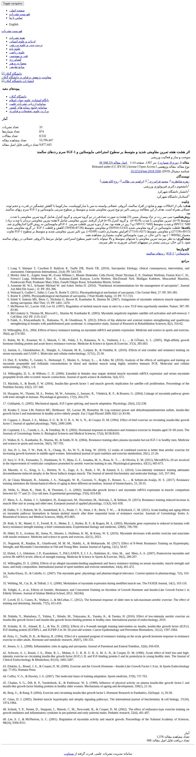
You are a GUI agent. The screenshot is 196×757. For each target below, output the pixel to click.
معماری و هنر (17, 63)
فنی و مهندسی (18, 56)
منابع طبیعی (16, 67)
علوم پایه (14, 48)
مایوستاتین (182, 253)
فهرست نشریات (19, 14)
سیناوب (69, 753)
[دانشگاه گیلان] (12, 73)
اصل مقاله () (113, 162)
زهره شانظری (180, 181)
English (13, 24)
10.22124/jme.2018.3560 (146, 171)
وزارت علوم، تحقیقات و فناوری (29, 111)
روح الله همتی (110, 181)
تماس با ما (15, 17)
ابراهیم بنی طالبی (133, 181)
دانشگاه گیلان (17, 96)
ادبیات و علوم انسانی (22, 41)
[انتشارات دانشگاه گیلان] (18, 81)
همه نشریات (17, 37)
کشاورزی (15, 59)
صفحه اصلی (17, 10)
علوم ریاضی (17, 52)
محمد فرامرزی (158, 181)
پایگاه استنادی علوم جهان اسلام (29, 100)
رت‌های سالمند (155, 253)
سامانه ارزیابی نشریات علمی (27, 103)
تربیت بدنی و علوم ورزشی (25, 45)
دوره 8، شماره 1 (168, 162)
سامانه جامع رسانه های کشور (28, 107)
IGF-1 (170, 253)
